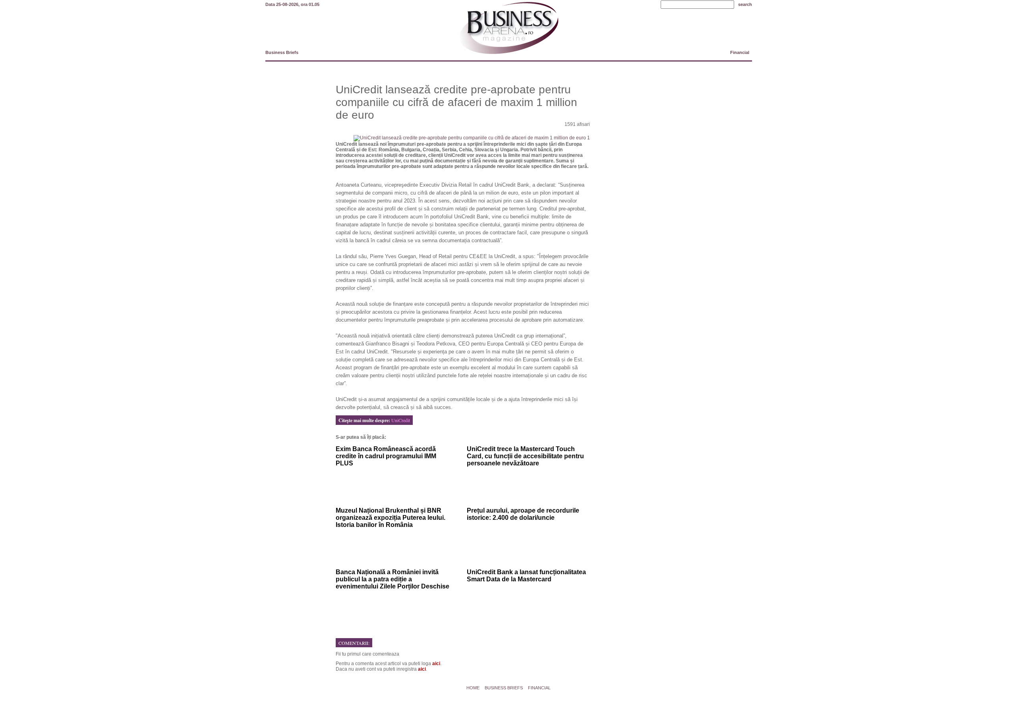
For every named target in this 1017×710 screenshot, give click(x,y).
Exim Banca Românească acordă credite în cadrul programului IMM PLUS (386, 456)
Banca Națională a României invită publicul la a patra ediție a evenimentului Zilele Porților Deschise (392, 579)
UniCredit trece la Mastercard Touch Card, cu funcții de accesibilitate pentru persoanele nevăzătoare (525, 456)
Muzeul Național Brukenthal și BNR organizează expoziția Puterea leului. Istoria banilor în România (390, 517)
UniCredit (400, 420)
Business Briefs (281, 52)
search (745, 4)
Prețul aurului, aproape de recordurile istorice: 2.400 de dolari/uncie (523, 514)
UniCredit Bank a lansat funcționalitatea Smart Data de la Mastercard (526, 576)
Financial (739, 52)
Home (472, 687)
